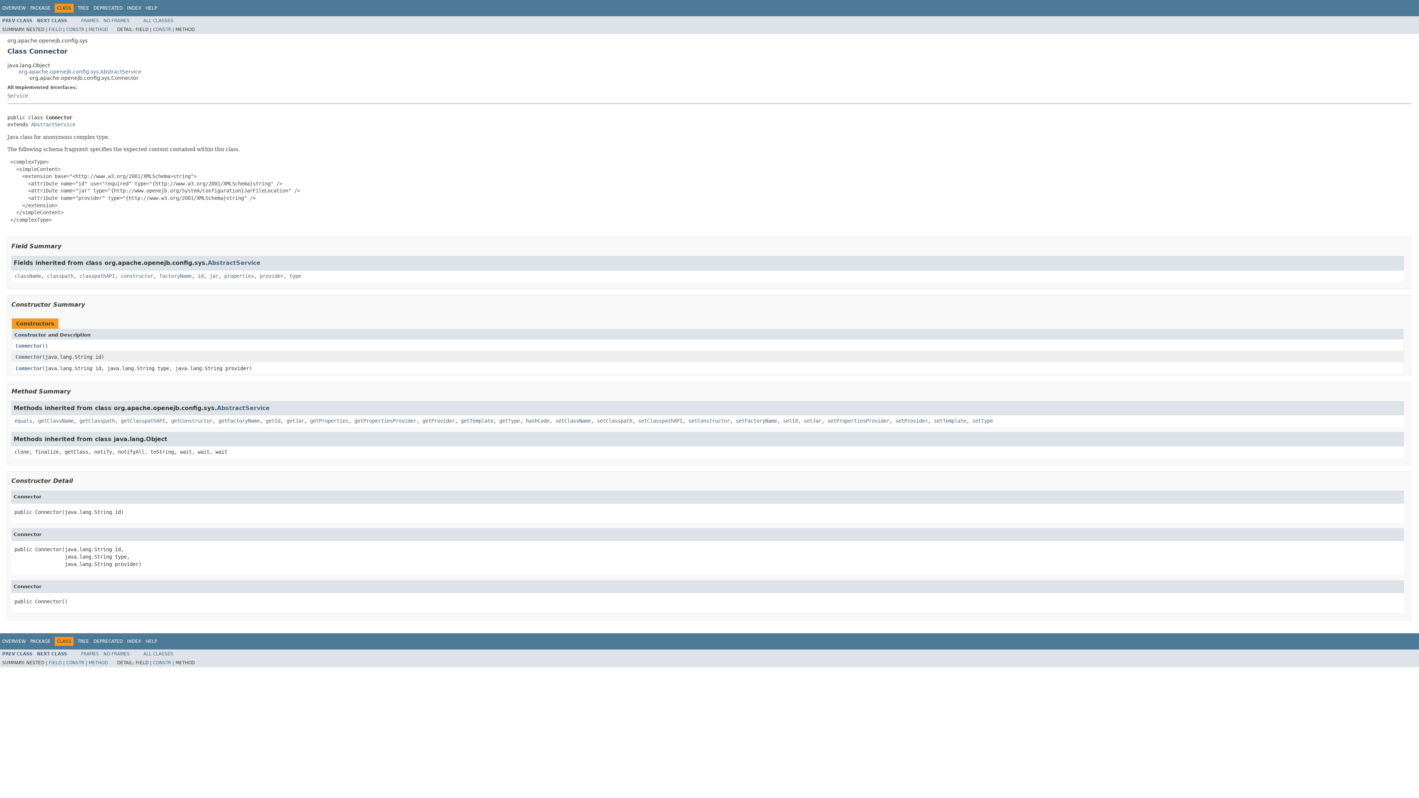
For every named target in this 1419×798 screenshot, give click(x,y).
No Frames (116, 20)
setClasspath (614, 421)
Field (55, 29)
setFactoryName (756, 421)
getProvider (438, 421)
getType (509, 421)
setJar (812, 421)
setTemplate (950, 421)
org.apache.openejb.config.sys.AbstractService (80, 72)
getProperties (329, 421)
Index (134, 8)
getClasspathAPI (143, 421)
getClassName (56, 421)
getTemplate (477, 421)
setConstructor (709, 421)
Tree (83, 8)
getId (273, 421)
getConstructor (191, 421)
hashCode (537, 421)
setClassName (573, 421)
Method (98, 29)
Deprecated (108, 8)
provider (271, 276)
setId (790, 421)
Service (17, 96)
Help (151, 8)
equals (23, 421)
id (201, 276)
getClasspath (97, 421)
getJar (295, 421)
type (295, 276)
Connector (29, 346)
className (27, 276)
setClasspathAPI (660, 421)
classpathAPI (97, 276)
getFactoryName (239, 421)
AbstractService (53, 124)
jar (214, 276)
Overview (14, 8)
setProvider (911, 421)
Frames (90, 20)
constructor (137, 276)
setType (982, 421)
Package (40, 8)
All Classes (158, 20)
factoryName (175, 276)
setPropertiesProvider (858, 421)
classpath (60, 276)
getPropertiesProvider (385, 421)
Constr (75, 29)
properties (239, 276)
